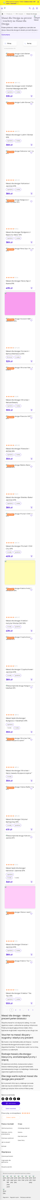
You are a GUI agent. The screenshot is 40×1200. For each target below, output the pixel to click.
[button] (29, 8)
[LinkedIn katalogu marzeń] (6, 1098)
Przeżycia (9, 14)
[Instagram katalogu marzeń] (2, 1098)
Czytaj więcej (5, 34)
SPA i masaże (19, 14)
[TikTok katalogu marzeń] (14, 1098)
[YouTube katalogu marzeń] (18, 1098)
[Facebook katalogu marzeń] (10, 1098)
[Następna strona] (33, 1010)
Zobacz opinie (10, 1117)
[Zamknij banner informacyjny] (38, 2)
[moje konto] (33, 8)
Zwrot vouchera (11, 1108)
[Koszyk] (37, 8)
